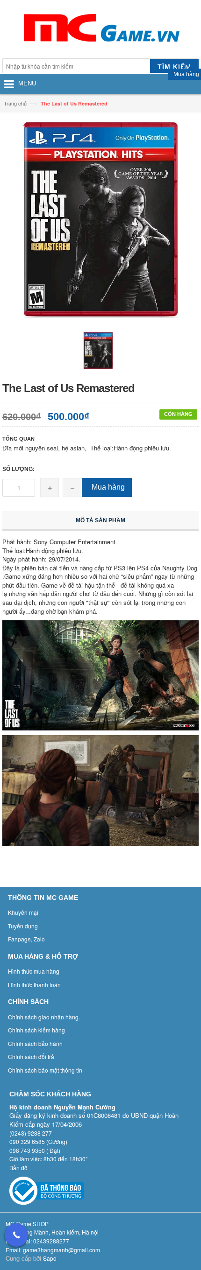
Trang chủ (15, 103)
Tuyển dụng (23, 926)
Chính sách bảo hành (35, 1043)
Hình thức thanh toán (34, 985)
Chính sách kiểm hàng (36, 1030)
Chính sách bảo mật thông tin (45, 1070)
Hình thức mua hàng (33, 971)
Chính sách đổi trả (31, 1056)
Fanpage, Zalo (26, 939)
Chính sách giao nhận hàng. (44, 1017)
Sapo (50, 1258)
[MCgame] (100, 30)
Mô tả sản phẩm (100, 520)
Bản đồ (18, 1168)
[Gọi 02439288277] (16, 1235)
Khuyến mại (23, 912)
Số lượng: (18, 469)
